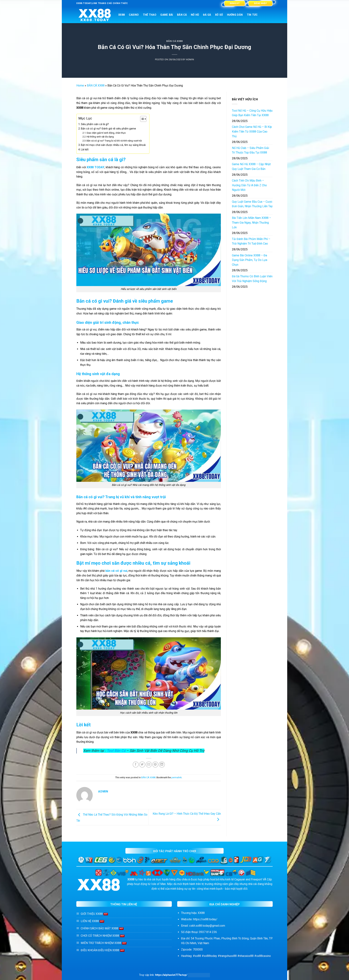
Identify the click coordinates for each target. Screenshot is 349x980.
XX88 (121, 14)
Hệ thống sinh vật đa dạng (100, 136)
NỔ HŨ (195, 14)
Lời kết (85, 149)
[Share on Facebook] (136, 764)
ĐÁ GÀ (207, 14)
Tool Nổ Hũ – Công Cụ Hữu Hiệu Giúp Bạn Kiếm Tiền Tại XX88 (252, 113)
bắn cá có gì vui (116, 570)
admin (190, 59)
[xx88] (94, 15)
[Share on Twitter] (142, 764)
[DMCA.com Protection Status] (199, 975)
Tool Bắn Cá (116, 751)
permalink (176, 777)
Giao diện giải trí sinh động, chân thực (106, 132)
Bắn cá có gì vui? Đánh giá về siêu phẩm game (108, 128)
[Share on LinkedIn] (162, 764)
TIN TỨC (252, 14)
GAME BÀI (166, 14)
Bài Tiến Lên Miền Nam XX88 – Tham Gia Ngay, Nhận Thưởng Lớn (251, 222)
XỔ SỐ (219, 14)
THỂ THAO (149, 14)
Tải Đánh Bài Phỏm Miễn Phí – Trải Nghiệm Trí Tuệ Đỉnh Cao (251, 241)
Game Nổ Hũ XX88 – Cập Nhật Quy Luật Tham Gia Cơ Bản (251, 166)
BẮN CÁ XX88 (174, 41)
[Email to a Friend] (149, 764)
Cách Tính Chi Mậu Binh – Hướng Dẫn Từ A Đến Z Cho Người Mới (249, 185)
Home (80, 85)
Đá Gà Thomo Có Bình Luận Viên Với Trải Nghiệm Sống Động (252, 279)
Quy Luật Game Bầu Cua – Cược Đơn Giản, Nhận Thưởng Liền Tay (252, 204)
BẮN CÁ (182, 14)
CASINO (134, 14)
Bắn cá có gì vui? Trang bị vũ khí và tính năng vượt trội (114, 140)
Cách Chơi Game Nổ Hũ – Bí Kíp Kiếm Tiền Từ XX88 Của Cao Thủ (252, 131)
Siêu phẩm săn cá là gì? (95, 124)
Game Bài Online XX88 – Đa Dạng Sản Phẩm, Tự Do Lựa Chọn (249, 260)
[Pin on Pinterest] (155, 764)
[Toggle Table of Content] (141, 119)
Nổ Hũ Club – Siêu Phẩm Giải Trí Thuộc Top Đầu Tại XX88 (250, 150)
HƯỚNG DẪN (235, 14)
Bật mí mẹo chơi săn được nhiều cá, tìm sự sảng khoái (113, 145)
